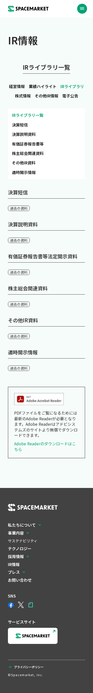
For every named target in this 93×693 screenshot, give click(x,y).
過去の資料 (19, 208)
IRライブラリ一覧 (27, 115)
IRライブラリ (72, 86)
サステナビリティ (22, 540)
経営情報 (17, 86)
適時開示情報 (24, 172)
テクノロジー (19, 548)
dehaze (82, 8)
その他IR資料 (23, 162)
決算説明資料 (24, 134)
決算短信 (20, 124)
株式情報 (23, 95)
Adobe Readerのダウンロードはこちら (45, 446)
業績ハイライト (43, 86)
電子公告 (70, 95)
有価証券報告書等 (28, 144)
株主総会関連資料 (28, 153)
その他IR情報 (46, 95)
